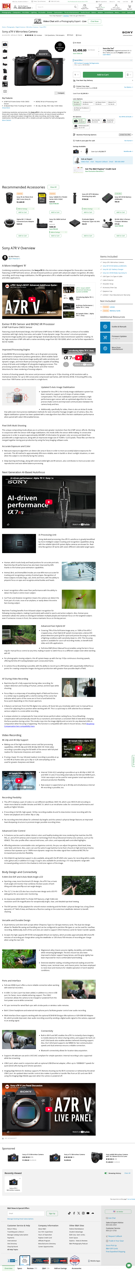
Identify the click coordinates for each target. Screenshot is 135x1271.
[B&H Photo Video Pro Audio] (7, 6)
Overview (8, 1268)
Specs (19, 1268)
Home (4, 27)
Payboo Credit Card (45, 1238)
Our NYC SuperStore (45, 1232)
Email (11, 1213)
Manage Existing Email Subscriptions (20, 1219)
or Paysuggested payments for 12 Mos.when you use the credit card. (117, 51)
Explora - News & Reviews (78, 1241)
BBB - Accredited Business (12, 1260)
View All (53, 187)
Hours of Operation (45, 1235)
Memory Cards (115, 311)
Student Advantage (76, 1232)
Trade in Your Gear (116, 1241)
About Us (112, 1)
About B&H (42, 1229)
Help (118, 1)
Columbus (66, 15)
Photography (10, 27)
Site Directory (12, 1244)
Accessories (76, 1268)
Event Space (73, 1238)
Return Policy (12, 1229)
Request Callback (115, 1236)
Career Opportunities (45, 1247)
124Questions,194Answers (54, 35)
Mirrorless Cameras (32, 27)
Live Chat (125, 1)
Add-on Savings (60, 1268)
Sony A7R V (43, 27)
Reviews (32, 1268)
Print (80, 35)
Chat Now (95, 21)
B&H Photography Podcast (78, 1244)
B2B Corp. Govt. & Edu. (77, 1235)
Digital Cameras (20, 27)
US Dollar (119, 1212)
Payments (10, 1238)
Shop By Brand (12, 1247)
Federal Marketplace (76, 1229)
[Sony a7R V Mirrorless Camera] (38, 67)
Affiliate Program (44, 1241)
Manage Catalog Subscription (17, 1235)
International (12, 1241)
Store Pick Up (111, 1245)
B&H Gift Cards (112, 1248)
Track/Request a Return (15, 1232)
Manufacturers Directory (47, 1244)
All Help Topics (12, 1250)
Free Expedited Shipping (115, 1251)
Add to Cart (103, 74)
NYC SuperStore (102, 1)
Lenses (112, 307)
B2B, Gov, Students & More (19, 1)
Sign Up (52, 1213)
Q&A (45, 1268)
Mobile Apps (95, 1261)
